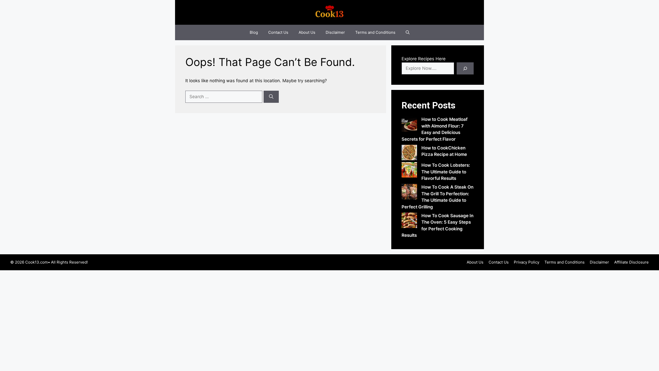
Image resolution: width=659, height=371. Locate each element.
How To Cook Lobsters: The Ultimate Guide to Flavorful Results (445, 172)
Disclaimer (335, 32)
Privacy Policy (526, 262)
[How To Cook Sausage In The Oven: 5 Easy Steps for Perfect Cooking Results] (409, 221)
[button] (408, 32)
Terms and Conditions (375, 32)
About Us (307, 32)
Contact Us (278, 32)
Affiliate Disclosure (631, 262)
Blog (254, 32)
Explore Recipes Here (424, 58)
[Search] (271, 97)
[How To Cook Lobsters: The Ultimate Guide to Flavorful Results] (409, 171)
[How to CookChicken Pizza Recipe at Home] (409, 153)
